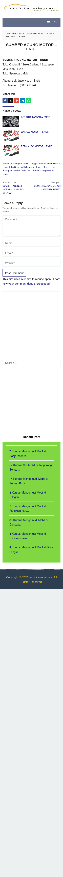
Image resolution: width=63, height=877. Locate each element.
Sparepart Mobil (20, 163)
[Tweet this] (10, 100)
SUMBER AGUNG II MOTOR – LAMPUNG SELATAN (13, 187)
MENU (55, 22)
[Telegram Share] (22, 100)
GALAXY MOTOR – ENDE (35, 131)
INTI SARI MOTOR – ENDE (35, 117)
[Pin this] (16, 100)
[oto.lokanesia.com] (31, 7)
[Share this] (5, 100)
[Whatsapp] (28, 100)
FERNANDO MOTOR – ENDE (36, 146)
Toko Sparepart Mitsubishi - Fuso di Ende (29, 167)
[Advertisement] (31, 326)
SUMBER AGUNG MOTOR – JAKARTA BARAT (47, 186)
